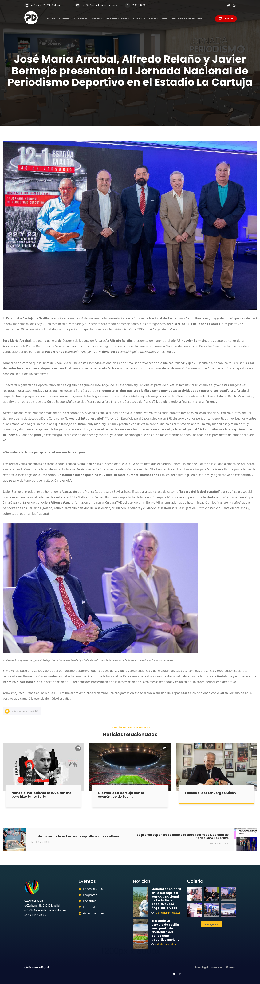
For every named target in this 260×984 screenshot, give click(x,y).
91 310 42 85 (139, 5)
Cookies (231, 967)
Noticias (139, 19)
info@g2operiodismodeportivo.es (99, 5)
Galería (96, 19)
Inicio (51, 19)
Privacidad (217, 967)
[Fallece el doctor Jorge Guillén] (216, 767)
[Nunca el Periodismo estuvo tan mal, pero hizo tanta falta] (43, 767)
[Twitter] (228, 5)
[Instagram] (234, 5)
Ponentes (81, 19)
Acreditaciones (117, 19)
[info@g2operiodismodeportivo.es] (77, 5)
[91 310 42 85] (127, 5)
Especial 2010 (158, 19)
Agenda (64, 19)
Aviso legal (201, 967)
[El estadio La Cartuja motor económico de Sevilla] (129, 767)
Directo (228, 19)
